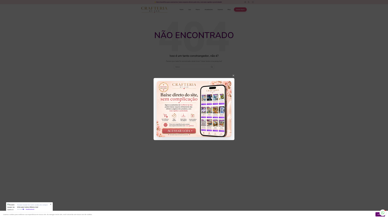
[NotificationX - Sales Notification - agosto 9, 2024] (29, 207)
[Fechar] (233, 75)
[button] (383, 213)
